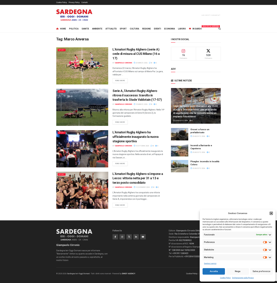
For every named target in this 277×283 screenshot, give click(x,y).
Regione (146, 29)
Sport (123, 29)
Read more (121, 81)
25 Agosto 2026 (181, 121)
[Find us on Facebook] (115, 236)
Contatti (84, 2)
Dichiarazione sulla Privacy (243, 278)
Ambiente (97, 29)
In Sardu (197, 28)
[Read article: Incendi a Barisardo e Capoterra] (179, 150)
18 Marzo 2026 (141, 104)
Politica (73, 29)
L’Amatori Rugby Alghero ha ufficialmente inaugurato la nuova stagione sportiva (135, 136)
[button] (271, 213)
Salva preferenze (261, 271)
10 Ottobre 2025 (142, 146)
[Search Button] (219, 28)
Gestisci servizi (210, 264)
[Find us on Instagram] (122, 236)
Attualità (111, 29)
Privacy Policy (74, 2)
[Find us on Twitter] (129, 236)
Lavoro (182, 29)
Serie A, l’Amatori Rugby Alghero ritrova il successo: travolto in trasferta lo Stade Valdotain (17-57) (137, 95)
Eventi (157, 29)
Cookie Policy (225, 278)
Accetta (214, 271)
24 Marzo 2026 (141, 63)
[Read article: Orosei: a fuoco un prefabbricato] (179, 134)
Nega (237, 271)
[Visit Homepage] (74, 15)
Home (63, 29)
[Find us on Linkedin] (136, 236)
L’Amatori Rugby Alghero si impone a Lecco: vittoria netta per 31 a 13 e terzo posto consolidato (138, 178)
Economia (169, 29)
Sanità (85, 29)
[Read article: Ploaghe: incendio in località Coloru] (179, 166)
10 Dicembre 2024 (142, 187)
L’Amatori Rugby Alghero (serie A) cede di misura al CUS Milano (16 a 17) (136, 54)
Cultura (134, 29)
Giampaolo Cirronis (123, 63)
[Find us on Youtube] (143, 236)
